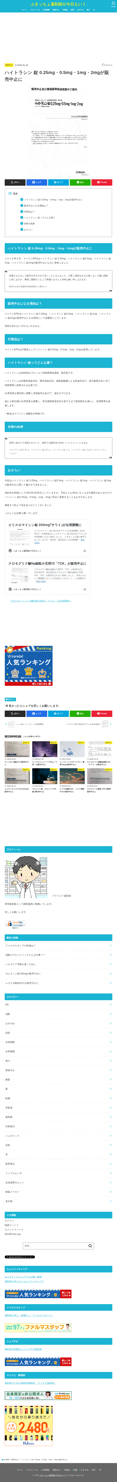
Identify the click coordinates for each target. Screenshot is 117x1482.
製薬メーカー (12, 1192)
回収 (7, 1032)
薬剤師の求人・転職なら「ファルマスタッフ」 (29, 1315)
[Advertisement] (58, 37)
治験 (7, 1014)
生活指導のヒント (14, 1182)
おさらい (28, 229)
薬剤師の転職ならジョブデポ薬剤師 (23, 1349)
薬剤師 (8, 1117)
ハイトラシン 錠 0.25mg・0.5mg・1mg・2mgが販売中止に (53, 200)
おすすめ (80, 10)
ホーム (24, 10)
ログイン (9, 1220)
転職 (72, 10)
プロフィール (35, 10)
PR (7, 1004)
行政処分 (10, 1126)
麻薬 (7, 1079)
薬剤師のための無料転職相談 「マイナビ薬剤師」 (31, 1383)
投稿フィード (12, 1225)
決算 (7, 1145)
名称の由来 (29, 223)
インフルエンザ (13, 1173)
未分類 (8, 1201)
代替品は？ (29, 212)
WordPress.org (13, 1234)
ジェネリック (12, 1135)
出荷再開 (10, 1051)
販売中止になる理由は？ (36, 206)
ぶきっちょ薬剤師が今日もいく (58, 4)
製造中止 (56, 10)
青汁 (88, 10)
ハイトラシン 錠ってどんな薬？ (39, 217)
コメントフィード (14, 1229)
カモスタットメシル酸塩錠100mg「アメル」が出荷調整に (40, 601)
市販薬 (65, 10)
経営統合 (10, 1163)
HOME (6, 1459)
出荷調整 (46, 10)
